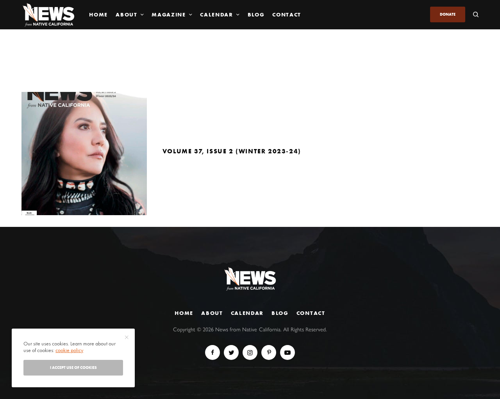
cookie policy (69, 350)
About (212, 312)
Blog (280, 312)
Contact (310, 312)
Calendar (247, 312)
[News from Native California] (48, 14)
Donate (447, 14)
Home (184, 312)
